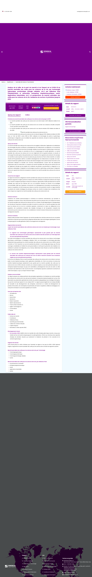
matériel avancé (27, 558)
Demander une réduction (75, 115)
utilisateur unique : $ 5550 (73, 90)
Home (3, 82)
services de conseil (48, 563)
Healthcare (10, 82)
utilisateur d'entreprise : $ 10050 (74, 94)
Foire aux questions (48, 558)
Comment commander (49, 561)
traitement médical (28, 561)
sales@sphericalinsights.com (83, 11)
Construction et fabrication (29, 572)
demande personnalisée (75, 131)
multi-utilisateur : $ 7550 (72, 92)
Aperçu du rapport (14, 115)
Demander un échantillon (51, 108)
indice (27, 115)
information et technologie (29, 563)
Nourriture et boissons (28, 575)
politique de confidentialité (50, 566)
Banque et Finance (27, 569)
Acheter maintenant (75, 97)
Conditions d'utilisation (49, 572)
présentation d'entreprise (50, 575)
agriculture (26, 566)
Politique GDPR (47, 569)
